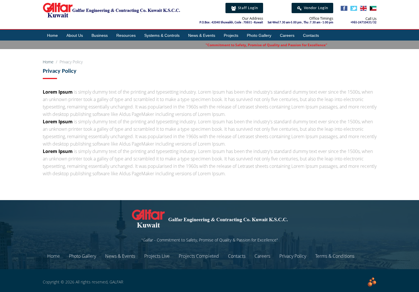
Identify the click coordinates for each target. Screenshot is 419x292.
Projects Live (157, 256)
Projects (231, 35)
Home (52, 35)
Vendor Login (315, 8)
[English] (363, 9)
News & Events (201, 35)
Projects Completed (199, 256)
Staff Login (247, 8)
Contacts (311, 35)
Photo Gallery (259, 35)
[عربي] (373, 9)
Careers (287, 35)
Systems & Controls (162, 35)
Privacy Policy (292, 256)
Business (99, 35)
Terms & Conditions (334, 256)
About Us (74, 35)
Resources (126, 35)
